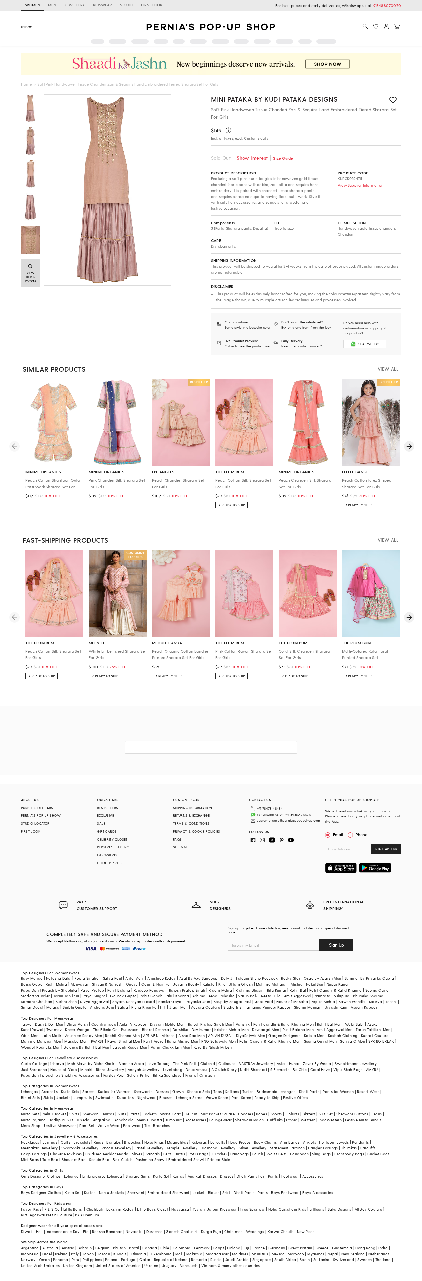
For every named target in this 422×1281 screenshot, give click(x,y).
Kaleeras (199, 1142)
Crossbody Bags (349, 1154)
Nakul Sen (314, 984)
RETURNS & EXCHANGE (191, 815)
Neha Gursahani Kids (287, 1209)
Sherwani (91, 1114)
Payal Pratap (92, 990)
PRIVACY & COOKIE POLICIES (196, 831)
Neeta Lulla (271, 996)
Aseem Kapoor (364, 1007)
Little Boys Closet (152, 1209)
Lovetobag (173, 1069)
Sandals (153, 1154)
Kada (124, 1154)
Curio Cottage (34, 1063)
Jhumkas (349, 1148)
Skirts (48, 1097)
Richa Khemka (144, 1007)
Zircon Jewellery (116, 1148)
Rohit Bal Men (329, 1024)
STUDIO (126, 5)
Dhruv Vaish (77, 1024)
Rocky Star (290, 978)
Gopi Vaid (264, 1002)
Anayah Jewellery (143, 1069)
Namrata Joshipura (332, 996)
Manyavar (80, 984)
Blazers (309, 1114)
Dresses (162, 1091)
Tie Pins (190, 1114)
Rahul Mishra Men (182, 1041)
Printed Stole (218, 1159)
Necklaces (30, 1142)
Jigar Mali (178, 1007)
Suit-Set (326, 1114)
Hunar (294, 1063)
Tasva (26, 1024)
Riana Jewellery (110, 1069)
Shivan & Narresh (107, 984)
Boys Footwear (285, 1192)
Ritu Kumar (276, 990)
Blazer (213, 1192)
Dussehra (154, 1231)
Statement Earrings (287, 1148)
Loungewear (220, 1120)
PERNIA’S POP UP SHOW (41, 815)
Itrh (163, 1007)
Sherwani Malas (249, 1120)
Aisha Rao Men (191, 1035)
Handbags (239, 1154)
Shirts (74, 1114)
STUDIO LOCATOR (35, 823)
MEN (52, 5)
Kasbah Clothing (343, 1035)
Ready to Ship (267, 1097)
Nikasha (228, 996)
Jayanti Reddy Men (130, 1047)
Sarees (88, 1091)
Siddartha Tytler (35, 996)
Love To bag (159, 1063)
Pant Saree (241, 1097)
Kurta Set (161, 1176)
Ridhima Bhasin (250, 990)
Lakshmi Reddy (120, 1209)
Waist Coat (170, 1114)
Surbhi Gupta (75, 1007)
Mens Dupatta (149, 1120)
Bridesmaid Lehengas (276, 1091)
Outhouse (226, 1063)
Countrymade (103, 1024)
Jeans (377, 1114)
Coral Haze (320, 1069)
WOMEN (32, 5)
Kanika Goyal (170, 1002)
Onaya (132, 984)
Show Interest (252, 158)
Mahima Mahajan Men (41, 1041)
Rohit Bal (298, 990)
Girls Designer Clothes (41, 1176)
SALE (101, 823)
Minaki (86, 1069)
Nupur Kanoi (337, 984)
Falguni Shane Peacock (257, 978)
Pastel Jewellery (149, 1148)
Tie (147, 1125)
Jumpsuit (173, 1120)
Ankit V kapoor (133, 1024)
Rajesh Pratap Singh (187, 990)
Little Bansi (73, 1209)
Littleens (317, 1209)
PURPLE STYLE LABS (37, 808)
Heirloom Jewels (334, 1142)
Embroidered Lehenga (102, 1176)
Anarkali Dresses (202, 1176)
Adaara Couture (205, 1007)
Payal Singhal (95, 996)
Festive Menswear (60, 1125)
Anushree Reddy (161, 978)
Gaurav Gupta (123, 996)
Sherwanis (143, 1091)
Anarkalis (49, 1091)
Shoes (137, 1154)
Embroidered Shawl (186, 1159)
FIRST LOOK (151, 5)
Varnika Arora (131, 1063)
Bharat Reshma (155, 1029)
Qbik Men (29, 1035)
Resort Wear (368, 1091)
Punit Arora (153, 1041)
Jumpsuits (83, 1097)
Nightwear (146, 1097)
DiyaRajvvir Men (250, 1035)
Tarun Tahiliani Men (373, 1029)
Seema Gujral (377, 990)
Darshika (180, 1029)
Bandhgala (124, 1120)
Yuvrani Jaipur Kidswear (215, 1209)
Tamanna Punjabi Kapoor (268, 1007)
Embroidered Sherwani (168, 1192)
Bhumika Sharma (368, 996)
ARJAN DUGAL (220, 1035)
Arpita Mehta (323, 1002)
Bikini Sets (30, 1097)
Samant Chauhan (36, 1002)
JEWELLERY (74, 5)
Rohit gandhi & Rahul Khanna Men (283, 1024)
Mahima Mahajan (272, 984)
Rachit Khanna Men (122, 1035)
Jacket (198, 1192)
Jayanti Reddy (186, 984)
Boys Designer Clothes (41, 1192)
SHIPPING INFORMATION (192, 808)
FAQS (177, 839)
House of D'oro (63, 1069)
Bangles (113, 1142)
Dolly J (227, 978)
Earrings (50, 1142)
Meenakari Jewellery (39, 1148)
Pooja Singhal (87, 978)
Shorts (276, 1114)
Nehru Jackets (111, 1192)
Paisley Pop (113, 1075)
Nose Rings (154, 1142)
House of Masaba (292, 1002)
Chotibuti (95, 1209)
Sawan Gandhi (352, 1002)
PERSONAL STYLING (113, 847)
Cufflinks (275, 1120)
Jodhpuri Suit (61, 1120)
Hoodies (245, 1114)
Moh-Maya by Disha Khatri (91, 1063)
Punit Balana (118, 990)
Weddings (255, 1231)
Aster (281, 1063)
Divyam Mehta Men (167, 1024)
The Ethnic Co (105, 1029)
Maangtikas (177, 1142)
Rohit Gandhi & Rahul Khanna (335, 990)
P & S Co (52, 1209)
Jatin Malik (51, 1035)
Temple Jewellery (182, 1148)
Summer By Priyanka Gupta (369, 978)
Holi (39, 1231)
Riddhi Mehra (220, 990)
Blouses (166, 1097)
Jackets (63, 1097)
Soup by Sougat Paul (232, 1002)
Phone (361, 834)
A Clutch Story (224, 1069)
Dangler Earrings (323, 1148)
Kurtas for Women (114, 1091)
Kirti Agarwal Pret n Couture (46, 1215)
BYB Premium (87, 1215)
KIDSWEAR (102, 5)
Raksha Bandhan (107, 1231)
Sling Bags (321, 1154)
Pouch (257, 1154)
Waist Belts (276, 1154)
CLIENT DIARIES (109, 863)
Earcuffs (217, 1142)
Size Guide (283, 158)
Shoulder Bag (74, 1159)
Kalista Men (314, 1035)
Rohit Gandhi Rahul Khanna (164, 996)
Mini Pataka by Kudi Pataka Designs (274, 99)
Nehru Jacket (54, 1114)
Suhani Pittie (138, 1075)
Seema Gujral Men (320, 1041)
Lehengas (29, 1091)
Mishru (296, 984)
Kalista (209, 984)
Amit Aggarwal (297, 996)
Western (308, 1120)
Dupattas (125, 1097)
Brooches (161, 1125)
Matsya (375, 1002)
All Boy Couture (368, 1209)
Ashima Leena (204, 996)
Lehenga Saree (189, 1097)
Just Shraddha (34, 1069)
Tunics (247, 1091)
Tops (217, 1091)
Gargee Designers (284, 1035)
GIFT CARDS (107, 831)
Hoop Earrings (34, 1154)
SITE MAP (180, 847)
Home (26, 84)
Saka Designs (339, 1209)
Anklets (309, 1142)
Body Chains (265, 1142)
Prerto (190, 1075)
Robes (261, 1114)
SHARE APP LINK (386, 849)
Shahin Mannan (307, 1007)
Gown (178, 1091)
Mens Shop (31, 1125)
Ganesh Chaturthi (181, 1231)
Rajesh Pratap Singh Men (210, 1024)
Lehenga (71, 1176)
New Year (305, 1231)
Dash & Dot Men (49, 1024)
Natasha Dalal (58, 978)
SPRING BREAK (381, 1041)
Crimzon (207, 1075)
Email (338, 834)
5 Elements (279, 1069)
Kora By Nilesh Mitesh (213, 1047)
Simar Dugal (32, 1007)
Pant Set (86, 1125)
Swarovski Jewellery (80, 1148)
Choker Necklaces (66, 1154)
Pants (134, 1114)
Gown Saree (217, 1097)
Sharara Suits (138, 1176)
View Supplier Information (360, 185)
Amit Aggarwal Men (334, 1029)
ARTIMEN (150, 1035)
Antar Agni (134, 978)
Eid (86, 1231)
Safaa (122, 1007)
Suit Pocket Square (218, 1114)
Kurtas (108, 1114)
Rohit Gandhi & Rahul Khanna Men (269, 1041)
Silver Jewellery (252, 1148)
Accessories (195, 1120)
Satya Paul (112, 978)
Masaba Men (75, 1041)
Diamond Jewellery (218, 1148)
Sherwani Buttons (352, 1114)
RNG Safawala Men (218, 1041)
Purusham (129, 1029)
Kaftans (232, 1091)
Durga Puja (211, 1231)
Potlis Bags (198, 1154)
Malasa (52, 1007)
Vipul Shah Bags (348, 1069)
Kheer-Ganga (77, 1029)
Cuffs (65, 1142)
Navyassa (180, 1209)
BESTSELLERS (107, 808)
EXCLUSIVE (105, 815)
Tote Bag (50, 1159)
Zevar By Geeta (317, 1063)
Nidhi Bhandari (253, 1069)
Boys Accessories (317, 1192)
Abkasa (168, 1035)
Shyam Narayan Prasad (133, 1002)
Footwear (132, 1125)
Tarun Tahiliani (66, 996)
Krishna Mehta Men (231, 1029)
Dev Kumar (201, 1029)
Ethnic (291, 1120)
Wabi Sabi (354, 1024)
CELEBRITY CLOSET (112, 839)
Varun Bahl (247, 996)
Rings (98, 1142)
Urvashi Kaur (336, 1007)
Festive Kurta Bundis (363, 1120)
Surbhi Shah (66, 1002)
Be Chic (300, 1069)
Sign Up (336, 944)
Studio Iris (232, 1007)
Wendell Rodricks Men (40, 1047)
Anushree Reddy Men (83, 1035)
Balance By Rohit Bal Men (86, 1047)
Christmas (233, 1231)
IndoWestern (330, 1120)
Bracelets (82, 1142)
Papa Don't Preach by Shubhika (49, 990)
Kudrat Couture (375, 1035)
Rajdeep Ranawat (150, 990)
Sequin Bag (99, 1159)
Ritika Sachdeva (167, 1075)
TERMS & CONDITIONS (191, 823)
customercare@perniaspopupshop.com (288, 820)
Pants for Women (338, 1091)
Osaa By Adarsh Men (322, 978)
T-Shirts (292, 1114)
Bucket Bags (378, 1154)
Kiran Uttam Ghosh (235, 984)
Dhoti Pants (309, 1091)
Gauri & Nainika (155, 984)
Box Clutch (122, 1159)
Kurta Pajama (33, 1120)
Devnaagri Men (265, 1029)
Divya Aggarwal (94, 1002)
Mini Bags (30, 1159)
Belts (167, 1154)
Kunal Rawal (32, 1029)
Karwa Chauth (281, 1231)
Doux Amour (197, 1069)
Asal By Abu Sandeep (198, 978)
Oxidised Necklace (102, 1154)
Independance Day (62, 1231)
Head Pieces (239, 1142)
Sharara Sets (198, 1091)
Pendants (360, 1142)
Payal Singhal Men (123, 1041)
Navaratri (134, 1231)
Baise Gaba (32, 984)
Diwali (26, 1231)
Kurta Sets (70, 1091)
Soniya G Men (352, 1041)
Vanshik (243, 1024)
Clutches (219, 1154)
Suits (122, 1114)
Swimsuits (104, 1097)
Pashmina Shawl (151, 1159)
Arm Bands (290, 1142)
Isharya (57, 1063)
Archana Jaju (102, 1007)
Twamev (54, 1029)
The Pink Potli (185, 1063)
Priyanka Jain (198, 1002)
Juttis (180, 1154)
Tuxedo (82, 1120)
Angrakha (101, 1120)
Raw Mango (32, 978)
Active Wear (109, 1125)
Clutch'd (207, 1063)
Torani (391, 1002)
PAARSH (97, 1041)
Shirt (226, 1192)
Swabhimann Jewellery (356, 1063)
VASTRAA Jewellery (256, 1063)
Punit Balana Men (298, 1029)
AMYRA (372, 1069)
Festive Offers (295, 1097)
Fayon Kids (31, 1209)
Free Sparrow (252, 1209)
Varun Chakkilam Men (170, 1047)
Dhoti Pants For (250, 1176)
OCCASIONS (107, 855)
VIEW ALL (388, 368)
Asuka (372, 1024)
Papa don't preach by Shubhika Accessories (60, 1075)
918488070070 (387, 5)
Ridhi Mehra (56, 984)
